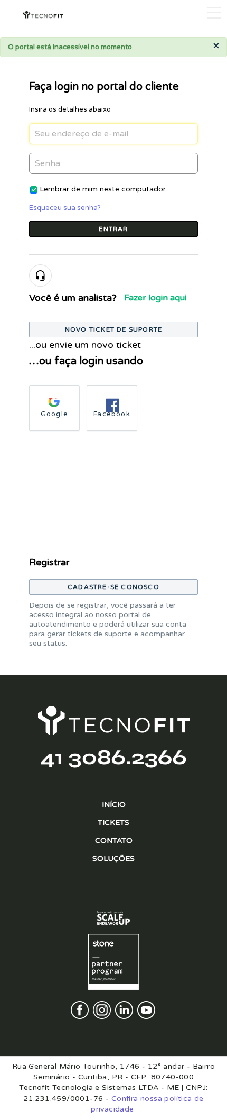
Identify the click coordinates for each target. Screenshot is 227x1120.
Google (54, 414)
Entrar (113, 229)
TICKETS (113, 822)
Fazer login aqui (155, 297)
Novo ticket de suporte (113, 329)
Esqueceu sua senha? (65, 208)
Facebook (111, 414)
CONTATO (114, 840)
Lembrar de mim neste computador (103, 189)
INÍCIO (114, 804)
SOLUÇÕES (113, 858)
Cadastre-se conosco (113, 587)
